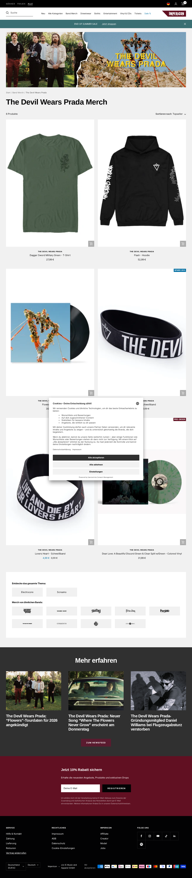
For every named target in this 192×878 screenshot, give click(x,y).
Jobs (102, 848)
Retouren (11, 848)
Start (8, 92)
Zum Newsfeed (96, 742)
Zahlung (10, 838)
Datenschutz (58, 843)
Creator (104, 838)
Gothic (97, 13)
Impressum (58, 833)
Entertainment (110, 13)
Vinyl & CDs (125, 13)
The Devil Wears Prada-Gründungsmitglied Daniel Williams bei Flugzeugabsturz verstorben (156, 722)
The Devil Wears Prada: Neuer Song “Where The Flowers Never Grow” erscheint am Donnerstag (94, 722)
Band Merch (71, 13)
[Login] (175, 4)
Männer (10, 4)
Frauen (21, 4)
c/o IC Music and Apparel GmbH (69, 866)
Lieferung (11, 843)
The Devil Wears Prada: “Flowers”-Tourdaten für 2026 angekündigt (31, 720)
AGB (54, 838)
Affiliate (104, 833)
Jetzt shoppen (109, 24)
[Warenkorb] (182, 3)
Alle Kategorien (55, 13)
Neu (43, 13)
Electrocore (27, 592)
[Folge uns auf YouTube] (158, 836)
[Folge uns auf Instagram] (150, 836)
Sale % (147, 13)
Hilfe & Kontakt (14, 833)
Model (103, 843)
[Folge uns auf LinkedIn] (174, 836)
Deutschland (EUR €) (14, 866)
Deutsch (32, 865)
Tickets (137, 13)
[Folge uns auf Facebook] (141, 836)
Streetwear (85, 13)
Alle (30, 4)
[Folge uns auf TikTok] (166, 836)
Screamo (61, 592)
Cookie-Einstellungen (63, 848)
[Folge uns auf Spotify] (141, 844)
